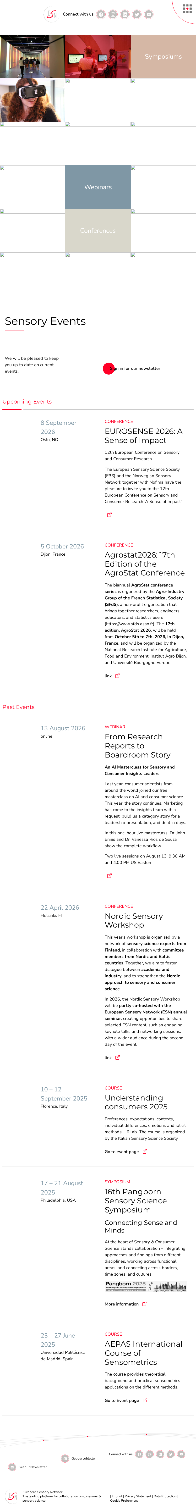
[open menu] (184, 12)
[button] (101, 14)
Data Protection (165, 1496)
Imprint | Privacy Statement (131, 1496)
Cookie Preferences (124, 1500)
